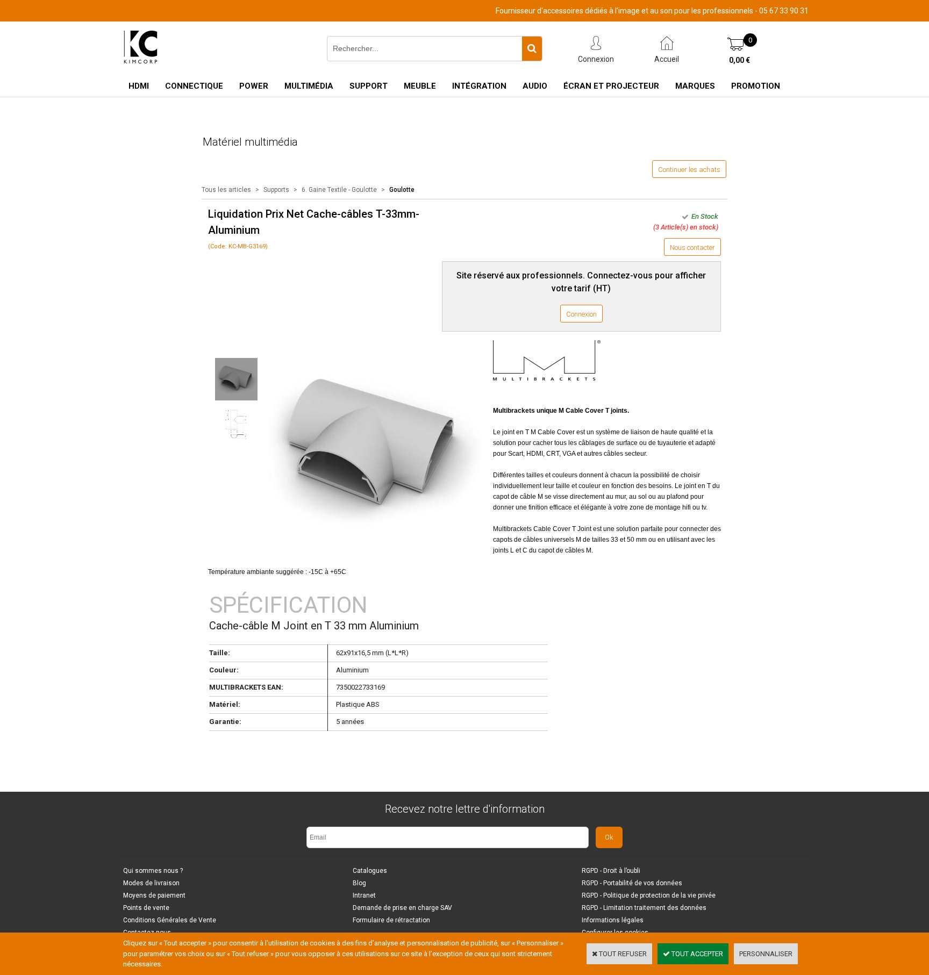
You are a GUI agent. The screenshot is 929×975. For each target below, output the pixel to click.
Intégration (479, 86)
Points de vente (146, 908)
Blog (359, 883)
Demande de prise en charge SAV (402, 908)
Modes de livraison (151, 883)
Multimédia (308, 86)
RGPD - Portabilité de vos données (632, 883)
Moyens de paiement (154, 895)
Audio (535, 86)
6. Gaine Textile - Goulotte (339, 189)
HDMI (138, 86)
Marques (695, 86)
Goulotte (402, 189)
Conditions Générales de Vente (169, 920)
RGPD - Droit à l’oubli (611, 870)
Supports (277, 189)
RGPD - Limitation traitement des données (644, 908)
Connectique (194, 86)
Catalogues (370, 870)
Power (253, 86)
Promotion (755, 86)
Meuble (420, 86)
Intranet (364, 895)
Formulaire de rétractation (391, 920)
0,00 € (739, 60)
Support (368, 86)
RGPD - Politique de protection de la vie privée (649, 895)
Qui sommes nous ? (153, 870)
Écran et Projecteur (611, 86)
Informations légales (613, 920)
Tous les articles (226, 189)
